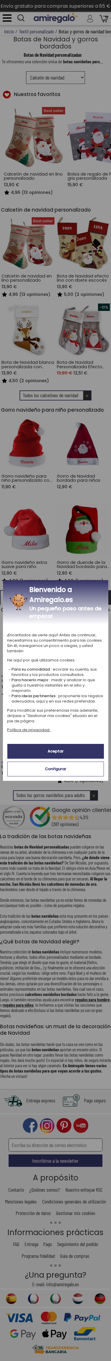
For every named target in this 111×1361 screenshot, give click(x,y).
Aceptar (56, 751)
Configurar (55, 768)
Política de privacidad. (28, 729)
